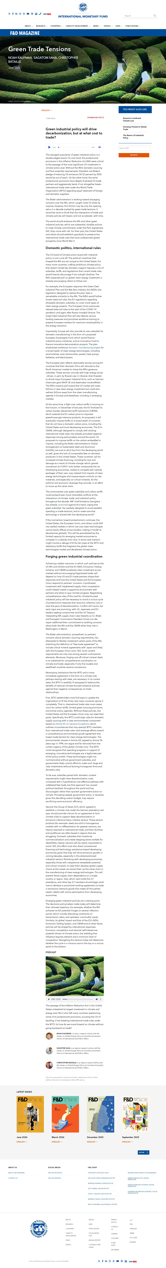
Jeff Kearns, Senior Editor (98, 1188)
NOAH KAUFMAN (20, 57)
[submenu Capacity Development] (89, 26)
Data (118, 26)
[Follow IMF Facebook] (13, 14)
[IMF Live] (47, 14)
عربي (131, 1220)
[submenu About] (32, 26)
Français (133, 1228)
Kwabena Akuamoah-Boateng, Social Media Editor (142, 1192)
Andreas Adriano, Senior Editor (100, 1183)
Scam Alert (113, 1244)
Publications (132, 26)
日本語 (132, 1233)
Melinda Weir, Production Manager (142, 1173)
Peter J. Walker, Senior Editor (99, 1194)
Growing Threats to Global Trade (135, 128)
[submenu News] (99, 26)
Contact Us (13, 1178)
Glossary (115, 1238)
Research (40, 26)
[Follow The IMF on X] (9, 14)
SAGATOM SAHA (45, 57)
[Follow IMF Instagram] (20, 14)
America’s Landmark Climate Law (132, 119)
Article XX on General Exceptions (72, 724)
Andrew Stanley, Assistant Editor (101, 1199)
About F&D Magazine (16, 1173)
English (45, 110)
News (95, 26)
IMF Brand (115, 1250)
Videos (107, 26)
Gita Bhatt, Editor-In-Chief (98, 1173)
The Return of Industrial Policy (133, 137)
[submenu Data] (121, 26)
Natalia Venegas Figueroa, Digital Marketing (141, 1186)
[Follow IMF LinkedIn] (16, 14)
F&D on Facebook (55, 1173)
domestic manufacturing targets (84, 348)
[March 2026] (65, 1114)
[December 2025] (100, 1114)
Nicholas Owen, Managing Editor (101, 1178)
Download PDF (94, 117)
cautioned (63, 505)
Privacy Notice (114, 1221)
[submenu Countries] (62, 26)
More (142, 1152)
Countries (56, 26)
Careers (114, 1234)
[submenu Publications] (139, 26)
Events (68, 1245)
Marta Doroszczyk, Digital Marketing (138, 1179)
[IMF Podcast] (32, 14)
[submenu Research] (46, 26)
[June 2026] (30, 1114)
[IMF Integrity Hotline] (40, 14)
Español (133, 1242)
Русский (133, 1237)
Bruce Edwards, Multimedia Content (102, 1204)
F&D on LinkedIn (54, 1178)
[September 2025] (135, 1114)
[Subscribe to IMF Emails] (36, 14)
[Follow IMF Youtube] (28, 14)
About (28, 26)
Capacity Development (77, 26)
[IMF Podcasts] (122, 1261)
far (93, 616)
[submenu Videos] (111, 26)
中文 (131, 1224)
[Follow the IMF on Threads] (24, 14)
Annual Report (94, 1240)
